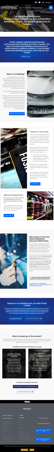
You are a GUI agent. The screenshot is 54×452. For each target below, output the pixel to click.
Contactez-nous (22, 431)
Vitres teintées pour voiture (8, 437)
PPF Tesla (4, 431)
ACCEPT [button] (31, 449)
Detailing (4, 425)
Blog (20, 422)
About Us (21, 424)
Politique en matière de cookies (25, 439)
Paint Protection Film (6, 421)
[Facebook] (35, 2)
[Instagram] (43, 2)
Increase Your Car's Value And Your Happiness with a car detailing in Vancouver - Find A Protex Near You (40, 285)
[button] (51, 8)
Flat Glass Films (5, 427)
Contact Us (21, 420)
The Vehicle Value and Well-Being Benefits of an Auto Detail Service (40, 278)
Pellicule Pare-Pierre (6, 435)
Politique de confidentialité (24, 437)
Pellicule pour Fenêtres (7, 441)
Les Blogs (21, 433)
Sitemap (20, 441)
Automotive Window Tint (7, 423)
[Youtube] (39, 2)
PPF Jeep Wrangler (6, 429)
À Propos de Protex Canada (24, 435)
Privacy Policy (21, 426)
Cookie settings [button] (24, 449)
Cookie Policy (21, 428)
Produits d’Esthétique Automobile (9, 439)
